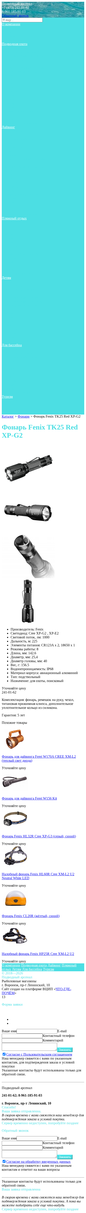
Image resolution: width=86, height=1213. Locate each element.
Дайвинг (8, 127)
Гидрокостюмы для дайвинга (27, 139)
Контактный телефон (59, 1036)
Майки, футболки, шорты (24, 72)
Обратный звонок (15, 15)
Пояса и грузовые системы (25, 68)
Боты (9, 135)
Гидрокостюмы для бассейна (26, 297)
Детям (6, 278)
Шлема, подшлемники (22, 123)
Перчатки (12, 91)
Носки (10, 83)
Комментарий (53, 1040)
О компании (11, 24)
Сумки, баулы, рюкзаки (22, 111)
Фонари (11, 115)
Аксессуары (14, 48)
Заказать (65, 1049)
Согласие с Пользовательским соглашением (39, 1054)
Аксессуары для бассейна (24, 289)
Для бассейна (12, 345)
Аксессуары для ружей (22, 52)
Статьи (10, 28)
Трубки (10, 107)
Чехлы (10, 119)
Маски (10, 75)
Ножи (9, 79)
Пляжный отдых (14, 218)
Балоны (11, 155)
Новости (11, 32)
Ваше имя (9, 1031)
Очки (9, 250)
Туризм (7, 396)
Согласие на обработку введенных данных (38, 1161)
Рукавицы (12, 103)
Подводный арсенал (17, 4)
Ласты (10, 64)
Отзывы (11, 36)
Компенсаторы (16, 151)
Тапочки (11, 198)
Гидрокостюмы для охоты (24, 56)
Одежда (11, 87)
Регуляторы (13, 147)
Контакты (12, 40)
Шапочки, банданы (19, 274)
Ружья (9, 99)
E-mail (62, 1031)
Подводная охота (14, 44)
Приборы (12, 95)
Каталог (8, 416)
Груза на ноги (15, 60)
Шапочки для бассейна (22, 341)
